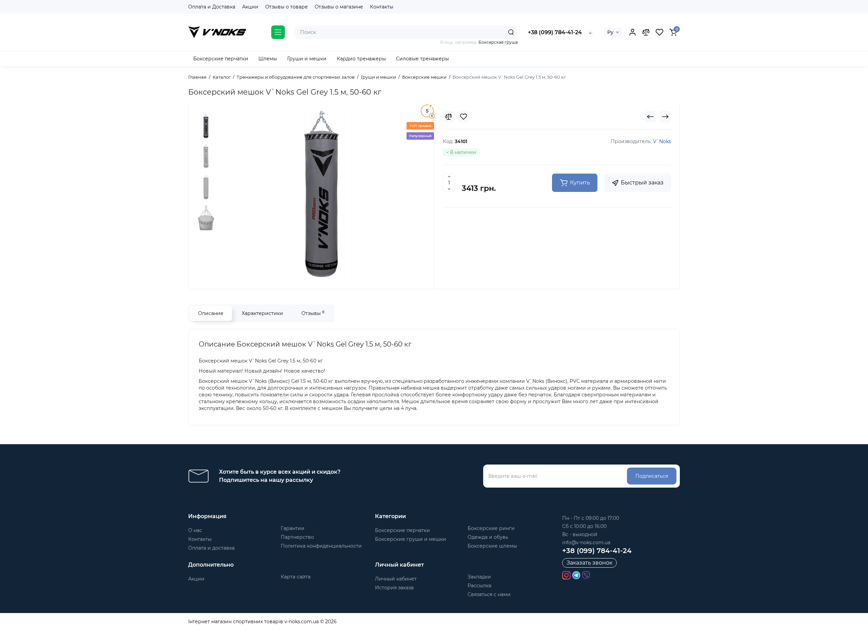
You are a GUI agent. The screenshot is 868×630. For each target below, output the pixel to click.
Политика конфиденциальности (321, 546)
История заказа (394, 588)
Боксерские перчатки (402, 530)
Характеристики (262, 313)
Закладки (479, 577)
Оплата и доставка (211, 548)
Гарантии (292, 528)
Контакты (381, 7)
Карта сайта (296, 577)
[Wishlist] (463, 116)
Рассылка (479, 586)
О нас (195, 530)
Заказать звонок (589, 562)
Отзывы (312, 313)
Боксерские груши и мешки (410, 539)
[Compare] (448, 116)
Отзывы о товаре (286, 7)
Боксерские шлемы (492, 546)
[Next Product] (665, 116)
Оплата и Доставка (211, 7)
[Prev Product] (650, 116)
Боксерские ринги (491, 528)
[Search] (511, 32)
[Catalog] (278, 32)
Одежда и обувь (488, 537)
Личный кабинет (396, 579)
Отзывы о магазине (339, 7)
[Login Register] (632, 32)
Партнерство (297, 537)
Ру (610, 32)
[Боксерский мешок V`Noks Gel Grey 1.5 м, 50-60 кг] (322, 195)
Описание (210, 313)
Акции (250, 7)
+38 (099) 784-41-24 (555, 32)
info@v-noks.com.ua (586, 542)
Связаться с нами (489, 594)
